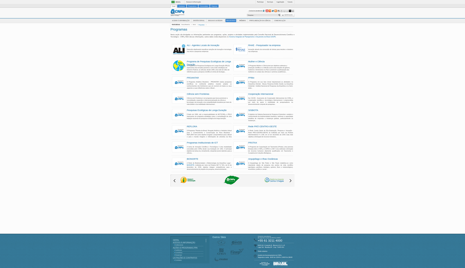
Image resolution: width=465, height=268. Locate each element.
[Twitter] (272, 11)
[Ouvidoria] (278, 11)
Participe (260, 2)
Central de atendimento (255, 11)
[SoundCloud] (269, 11)
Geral (194, 24)
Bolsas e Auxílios (215, 20)
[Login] (293, 11)
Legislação (280, 2)
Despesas (178, 255)
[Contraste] (290, 11)
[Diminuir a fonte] (287, 11)
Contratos (178, 260)
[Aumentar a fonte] (284, 11)
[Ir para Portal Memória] (180, 13)
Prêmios (242, 20)
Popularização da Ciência (260, 20)
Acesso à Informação (181, 20)
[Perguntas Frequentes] (281, 11)
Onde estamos (262, 251)
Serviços (270, 2)
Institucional (199, 20)
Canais (290, 2)
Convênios (178, 252)
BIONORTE (190, 165)
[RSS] (275, 11)
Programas (231, 20)
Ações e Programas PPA (185, 248)
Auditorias (178, 250)
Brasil (178, 2)
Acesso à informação (193, 2)
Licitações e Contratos (185, 258)
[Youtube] (267, 11)
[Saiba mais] (179, 49)
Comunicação (280, 20)
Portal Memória (186, 24)
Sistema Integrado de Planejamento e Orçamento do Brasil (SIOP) (252, 37)
